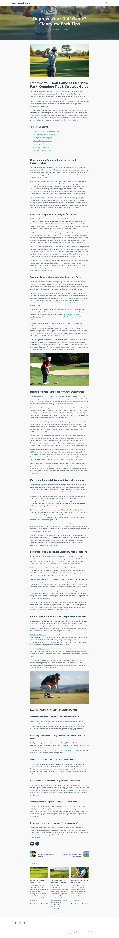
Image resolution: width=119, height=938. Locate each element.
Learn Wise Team (55, 29)
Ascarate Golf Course (62, 309)
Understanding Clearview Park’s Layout (46, 131)
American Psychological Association (42, 401)
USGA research (35, 452)
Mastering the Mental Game (42, 144)
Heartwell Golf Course (70, 314)
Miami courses (44, 649)
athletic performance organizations (61, 750)
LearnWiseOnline (21, 2)
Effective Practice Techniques (42, 141)
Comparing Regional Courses (42, 150)
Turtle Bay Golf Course (37, 635)
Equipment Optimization (41, 147)
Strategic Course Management (43, 138)
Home (96, 3)
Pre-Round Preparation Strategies (44, 135)
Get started (91, 3)
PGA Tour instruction (50, 252)
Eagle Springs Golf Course (64, 623)
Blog (85, 3)
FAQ (34, 153)
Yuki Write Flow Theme (88, 932)
